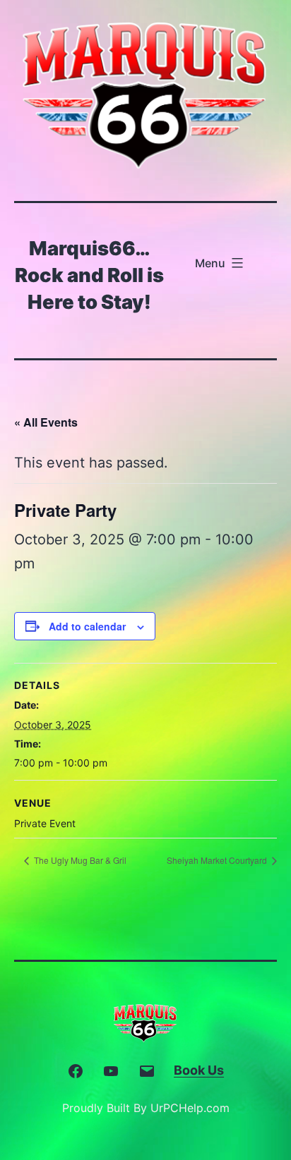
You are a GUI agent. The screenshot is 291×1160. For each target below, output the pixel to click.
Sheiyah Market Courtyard (218, 860)
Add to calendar (87, 626)
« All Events (46, 422)
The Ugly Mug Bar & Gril (79, 860)
